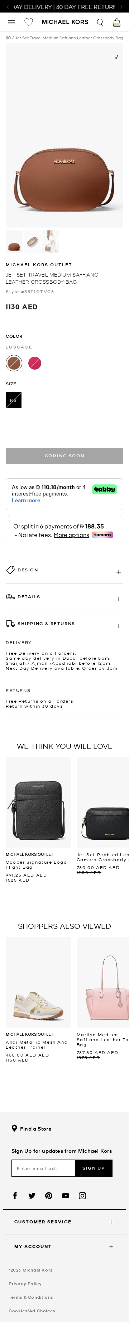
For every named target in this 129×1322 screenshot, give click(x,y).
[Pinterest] (48, 1195)
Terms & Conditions (31, 1297)
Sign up (93, 1168)
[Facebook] (15, 1195)
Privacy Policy (25, 1283)
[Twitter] (31, 1195)
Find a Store (36, 1128)
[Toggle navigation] (11, 21)
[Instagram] (82, 1195)
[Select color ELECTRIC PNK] (35, 363)
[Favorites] (28, 22)
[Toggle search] (100, 22)
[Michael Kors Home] (65, 22)
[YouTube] (65, 1195)
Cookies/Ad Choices (32, 1311)
